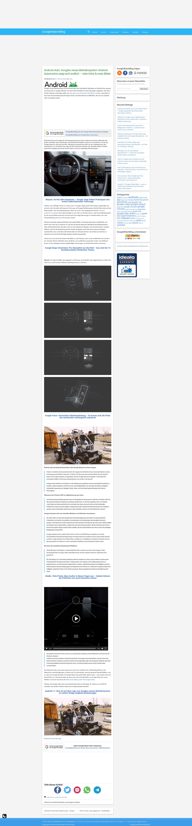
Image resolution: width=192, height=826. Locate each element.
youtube (121, 225)
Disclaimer (145, 246)
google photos (128, 211)
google (129, 202)
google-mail (136, 202)
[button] (76, 619)
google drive (134, 209)
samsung (119, 220)
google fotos (142, 209)
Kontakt (128, 246)
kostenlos (131, 216)
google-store (120, 207)
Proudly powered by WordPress (140, 824)
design (130, 200)
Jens (70, 79)
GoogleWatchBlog (53, 31)
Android (94, 32)
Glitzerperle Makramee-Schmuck (85, 824)
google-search (138, 204)
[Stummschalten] (102, 648)
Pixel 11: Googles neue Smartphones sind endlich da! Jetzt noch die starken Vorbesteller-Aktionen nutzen (132, 161)
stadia (144, 220)
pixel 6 (136, 218)
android (133, 197)
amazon (125, 198)
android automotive (61, 797)
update (135, 223)
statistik (120, 223)
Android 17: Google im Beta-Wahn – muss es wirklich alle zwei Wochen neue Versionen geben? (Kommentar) (132, 186)
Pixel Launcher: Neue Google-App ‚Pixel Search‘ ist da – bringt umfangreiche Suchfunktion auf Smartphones (130, 178)
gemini (145, 200)
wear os (141, 223)
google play (137, 211)
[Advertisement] (17, 14)
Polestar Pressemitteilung (52, 738)
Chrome (103, 32)
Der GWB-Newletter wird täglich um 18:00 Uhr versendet (130, 84)
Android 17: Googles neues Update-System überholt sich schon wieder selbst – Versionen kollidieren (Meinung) (132, 119)
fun (141, 200)
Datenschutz (136, 246)
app (118, 199)
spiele (139, 220)
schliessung (125, 220)
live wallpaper (123, 218)
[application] (76, 618)
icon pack (121, 216)
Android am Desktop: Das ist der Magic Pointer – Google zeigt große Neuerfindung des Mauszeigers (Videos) (132, 111)
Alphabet (135, 32)
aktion (119, 197)
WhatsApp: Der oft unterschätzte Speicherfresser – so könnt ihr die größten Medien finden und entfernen (131, 153)
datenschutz (124, 200)
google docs (128, 209)
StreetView (125, 223)
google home (120, 211)
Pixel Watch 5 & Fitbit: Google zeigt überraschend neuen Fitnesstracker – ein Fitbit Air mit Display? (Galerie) (132, 144)
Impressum (120, 246)
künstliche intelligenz (141, 216)
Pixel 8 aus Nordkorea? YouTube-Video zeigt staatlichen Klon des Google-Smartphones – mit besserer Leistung (133, 136)
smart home (132, 220)
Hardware (125, 32)
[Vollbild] (105, 648)
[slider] (74, 648)
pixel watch (141, 218)
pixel (132, 218)
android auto (50, 797)
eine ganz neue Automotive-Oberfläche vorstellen (85, 93)
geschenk (122, 202)
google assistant (130, 207)
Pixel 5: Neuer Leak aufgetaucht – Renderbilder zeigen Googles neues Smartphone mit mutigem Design (113, 811)
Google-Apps (114, 32)
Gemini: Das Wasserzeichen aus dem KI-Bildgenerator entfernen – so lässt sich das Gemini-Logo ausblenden (131, 127)
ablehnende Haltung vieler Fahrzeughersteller (80, 679)
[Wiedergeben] (47, 648)
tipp (130, 223)
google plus (139, 213)
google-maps (123, 204)
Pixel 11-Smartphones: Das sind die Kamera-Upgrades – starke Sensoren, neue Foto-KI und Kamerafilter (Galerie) (133, 169)
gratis (144, 213)
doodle (137, 200)
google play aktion (126, 213)
